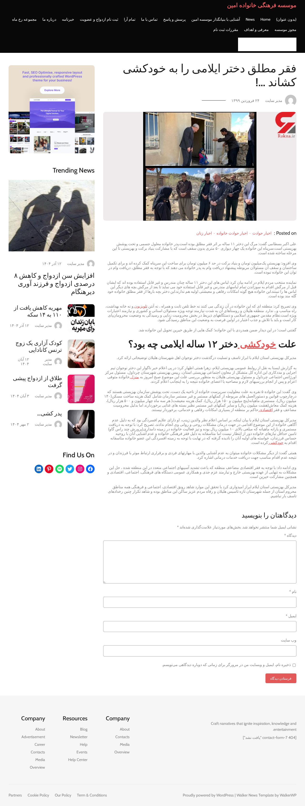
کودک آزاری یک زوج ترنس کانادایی (38, 346)
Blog (83, 729)
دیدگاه (290, 535)
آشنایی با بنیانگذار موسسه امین (215, 19)
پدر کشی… (49, 413)
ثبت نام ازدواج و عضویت (99, 19)
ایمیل (291, 616)
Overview (122, 752)
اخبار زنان (204, 233)
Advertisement (33, 737)
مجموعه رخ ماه (24, 19)
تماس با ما (149, 19)
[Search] (243, 44)
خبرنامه (68, 19)
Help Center (77, 759)
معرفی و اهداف (256, 29)
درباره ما (49, 19)
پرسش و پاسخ (174, 19)
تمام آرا (129, 19)
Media (125, 744)
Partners (15, 795)
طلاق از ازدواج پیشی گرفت (37, 381)
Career (40, 744)
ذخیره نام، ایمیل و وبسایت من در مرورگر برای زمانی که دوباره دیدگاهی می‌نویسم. (226, 664)
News (250, 19)
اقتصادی (265, 410)
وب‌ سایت (288, 640)
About (125, 729)
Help (83, 744)
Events (81, 752)
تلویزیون (140, 306)
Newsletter (78, 737)
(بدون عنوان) (286, 19)
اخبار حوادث (261, 233)
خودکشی (257, 344)
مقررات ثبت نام (225, 29)
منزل (134, 377)
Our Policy (63, 795)
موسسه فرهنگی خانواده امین (261, 5)
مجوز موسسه (285, 29)
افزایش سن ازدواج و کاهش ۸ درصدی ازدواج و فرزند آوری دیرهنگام (54, 283)
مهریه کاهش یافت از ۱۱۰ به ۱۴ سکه (38, 311)
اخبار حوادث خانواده (232, 233)
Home (265, 19)
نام (292, 591)
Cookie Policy (38, 795)
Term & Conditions (92, 795)
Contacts (122, 737)
